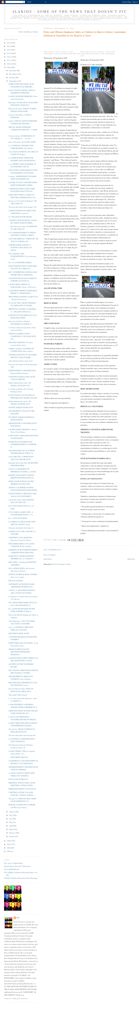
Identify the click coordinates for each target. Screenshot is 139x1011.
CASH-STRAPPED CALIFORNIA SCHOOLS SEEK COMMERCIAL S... (23, 705)
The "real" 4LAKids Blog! (13, 863)
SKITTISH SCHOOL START (19, 633)
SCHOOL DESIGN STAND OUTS (21, 407)
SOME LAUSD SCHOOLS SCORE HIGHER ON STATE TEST (21, 482)
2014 (9, 50)
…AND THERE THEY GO (18, 757)
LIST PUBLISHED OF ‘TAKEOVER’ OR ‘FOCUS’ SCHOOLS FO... (23, 240)
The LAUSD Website (11, 869)
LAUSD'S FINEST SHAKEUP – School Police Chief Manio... (23, 430)
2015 (9, 46)
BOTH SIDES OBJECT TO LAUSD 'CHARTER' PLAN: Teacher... (21, 545)
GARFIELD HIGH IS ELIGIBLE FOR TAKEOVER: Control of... (22, 211)
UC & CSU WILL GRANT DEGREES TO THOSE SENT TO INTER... (22, 304)
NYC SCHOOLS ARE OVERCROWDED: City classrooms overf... (22, 256)
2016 (9, 43)
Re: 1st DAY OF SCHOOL (18, 518)
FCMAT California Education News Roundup (20, 878)
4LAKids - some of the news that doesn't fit (69, 11)
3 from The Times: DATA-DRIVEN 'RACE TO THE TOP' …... (21, 501)
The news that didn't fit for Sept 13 (21, 528)
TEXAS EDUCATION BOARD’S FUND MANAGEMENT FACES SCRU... (23, 171)
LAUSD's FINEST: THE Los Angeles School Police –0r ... (22, 752)
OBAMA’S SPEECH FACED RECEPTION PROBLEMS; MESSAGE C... (19, 652)
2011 (9, 60)
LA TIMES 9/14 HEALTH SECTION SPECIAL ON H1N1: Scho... (22, 523)
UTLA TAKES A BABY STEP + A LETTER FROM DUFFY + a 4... (21, 513)
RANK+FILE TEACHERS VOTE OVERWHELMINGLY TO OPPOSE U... (22, 444)
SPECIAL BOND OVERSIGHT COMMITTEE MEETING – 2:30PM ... (23, 130)
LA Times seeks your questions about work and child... (22, 328)
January (12, 836)
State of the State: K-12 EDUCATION (22, 142)
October (12, 77)
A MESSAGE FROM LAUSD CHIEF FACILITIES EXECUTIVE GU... (22, 190)
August (12, 811)
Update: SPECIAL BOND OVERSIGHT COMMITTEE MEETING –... (23, 122)
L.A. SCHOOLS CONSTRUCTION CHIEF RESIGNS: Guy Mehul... (21, 146)
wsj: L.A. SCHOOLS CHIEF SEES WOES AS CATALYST (21, 628)
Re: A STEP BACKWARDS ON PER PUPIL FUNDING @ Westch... (22, 610)
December (13, 70)
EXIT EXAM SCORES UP (18, 779)
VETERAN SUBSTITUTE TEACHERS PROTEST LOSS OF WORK (23, 356)
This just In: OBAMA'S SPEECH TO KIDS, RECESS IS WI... (22, 730)
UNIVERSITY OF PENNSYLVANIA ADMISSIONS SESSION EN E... (22, 585)
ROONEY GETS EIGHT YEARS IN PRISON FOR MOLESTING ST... (21, 476)
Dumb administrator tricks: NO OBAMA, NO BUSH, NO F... (20, 384)
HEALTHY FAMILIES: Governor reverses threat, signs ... (21, 343)
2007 (9, 844)
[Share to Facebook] (80, 540)
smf (18, 918)
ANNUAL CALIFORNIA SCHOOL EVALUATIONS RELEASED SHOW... (23, 488)
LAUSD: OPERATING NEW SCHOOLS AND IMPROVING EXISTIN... (23, 724)
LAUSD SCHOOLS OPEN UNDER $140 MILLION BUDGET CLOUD (23, 659)
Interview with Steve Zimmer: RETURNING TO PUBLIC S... (21, 322)
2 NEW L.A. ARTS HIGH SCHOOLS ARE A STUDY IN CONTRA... (22, 591)
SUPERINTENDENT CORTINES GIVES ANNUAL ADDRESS (23, 768)
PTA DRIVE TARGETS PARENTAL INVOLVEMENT (22, 418)
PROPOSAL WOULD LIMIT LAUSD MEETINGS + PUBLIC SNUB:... (22, 784)
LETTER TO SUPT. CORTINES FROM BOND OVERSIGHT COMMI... (23, 183)
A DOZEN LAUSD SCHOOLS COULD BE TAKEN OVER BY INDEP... (23, 221)
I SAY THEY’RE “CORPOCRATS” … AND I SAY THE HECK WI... (22, 458)
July (11, 815)
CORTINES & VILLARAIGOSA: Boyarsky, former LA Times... (21, 538)
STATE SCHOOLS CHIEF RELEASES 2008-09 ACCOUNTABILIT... (23, 494)
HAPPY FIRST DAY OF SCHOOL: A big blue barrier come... (23, 644)
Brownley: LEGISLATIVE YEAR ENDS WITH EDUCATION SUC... (23, 103)
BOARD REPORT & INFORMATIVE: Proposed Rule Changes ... (22, 371)
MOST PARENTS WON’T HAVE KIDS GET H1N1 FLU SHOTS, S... (23, 267)
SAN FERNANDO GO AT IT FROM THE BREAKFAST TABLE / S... (21, 451)
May (11, 822)
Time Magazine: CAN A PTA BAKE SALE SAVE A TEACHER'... (22, 622)
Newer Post (48, 559)
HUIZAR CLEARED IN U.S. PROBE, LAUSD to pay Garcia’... (22, 806)
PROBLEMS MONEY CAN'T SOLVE (22, 789)
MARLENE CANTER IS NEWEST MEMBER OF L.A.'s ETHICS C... (22, 557)
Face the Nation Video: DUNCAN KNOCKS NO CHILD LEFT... (21, 690)
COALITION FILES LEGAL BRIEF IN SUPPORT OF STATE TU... (23, 279)
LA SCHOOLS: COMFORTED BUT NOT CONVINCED (22, 740)
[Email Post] (68, 540)
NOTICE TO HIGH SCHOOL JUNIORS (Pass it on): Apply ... (23, 575)
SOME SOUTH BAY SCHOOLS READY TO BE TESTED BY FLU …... (23, 712)
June (11, 819)
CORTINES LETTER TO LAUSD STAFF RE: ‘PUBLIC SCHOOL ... (22, 793)
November (13, 74)
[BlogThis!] (74, 540)
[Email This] (72, 540)
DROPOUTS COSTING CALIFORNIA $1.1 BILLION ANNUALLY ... (22, 310)
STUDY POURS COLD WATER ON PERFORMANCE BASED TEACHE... (23, 396)
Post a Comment (50, 555)
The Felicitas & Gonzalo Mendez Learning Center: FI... (21, 746)
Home (89, 559)
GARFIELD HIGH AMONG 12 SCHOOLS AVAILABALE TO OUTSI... (20, 247)
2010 (9, 64)
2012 (9, 57)
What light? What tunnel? (18, 695)
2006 (9, 848)
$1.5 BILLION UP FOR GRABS (20, 217)
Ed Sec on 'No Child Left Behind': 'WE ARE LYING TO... (23, 202)
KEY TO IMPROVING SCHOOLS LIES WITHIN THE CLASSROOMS (23, 273)
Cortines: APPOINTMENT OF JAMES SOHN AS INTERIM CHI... (22, 177)
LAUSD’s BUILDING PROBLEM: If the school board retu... (23, 97)
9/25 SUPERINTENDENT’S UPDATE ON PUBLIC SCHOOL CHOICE (22, 233)
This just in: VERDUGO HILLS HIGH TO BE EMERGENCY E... (22, 799)
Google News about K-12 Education (17, 866)
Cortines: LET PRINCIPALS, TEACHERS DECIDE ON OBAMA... (23, 718)
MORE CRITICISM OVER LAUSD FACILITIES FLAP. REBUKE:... (21, 85)
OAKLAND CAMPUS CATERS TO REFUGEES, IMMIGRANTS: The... (23, 196)
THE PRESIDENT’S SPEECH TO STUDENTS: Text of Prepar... (21, 677)
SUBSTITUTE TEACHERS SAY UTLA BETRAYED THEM (23, 316)
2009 (9, 67)
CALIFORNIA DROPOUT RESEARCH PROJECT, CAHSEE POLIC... (23, 291)
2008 (9, 841)
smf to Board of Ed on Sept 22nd (20, 361)
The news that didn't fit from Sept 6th (22, 735)
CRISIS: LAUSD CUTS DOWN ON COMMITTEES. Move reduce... (21, 350)
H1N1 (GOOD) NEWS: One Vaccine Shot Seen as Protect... (22, 569)
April (11, 826)
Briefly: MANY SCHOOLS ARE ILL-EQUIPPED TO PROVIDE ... (22, 91)
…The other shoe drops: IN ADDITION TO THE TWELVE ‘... (23, 227)
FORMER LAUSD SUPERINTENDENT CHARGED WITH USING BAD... (23, 551)
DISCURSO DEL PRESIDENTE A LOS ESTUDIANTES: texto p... (23, 683)
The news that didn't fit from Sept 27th (23, 207)
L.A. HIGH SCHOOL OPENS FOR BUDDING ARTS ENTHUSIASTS (22, 159)
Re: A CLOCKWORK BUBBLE (20, 262)
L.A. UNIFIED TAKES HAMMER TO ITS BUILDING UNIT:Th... (22, 165)
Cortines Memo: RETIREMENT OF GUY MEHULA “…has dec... (22, 137)
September (13, 81)
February (12, 833)
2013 (9, 53)
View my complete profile (16, 998)
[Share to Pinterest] (82, 540)
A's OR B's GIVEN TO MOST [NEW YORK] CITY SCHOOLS (22, 774)
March (11, 829)
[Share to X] (77, 540)
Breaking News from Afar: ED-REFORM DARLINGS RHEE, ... (23, 464)
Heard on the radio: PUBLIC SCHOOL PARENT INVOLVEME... (23, 109)
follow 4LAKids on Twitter (28, 32)
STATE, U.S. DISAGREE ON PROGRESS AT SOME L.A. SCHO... (23, 470)
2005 (9, 851)
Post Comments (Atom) (62, 564)
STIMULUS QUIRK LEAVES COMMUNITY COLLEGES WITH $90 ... (22, 336)
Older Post (131, 559)
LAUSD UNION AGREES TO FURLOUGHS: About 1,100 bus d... (23, 285)
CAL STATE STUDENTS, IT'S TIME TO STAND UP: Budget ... (23, 153)
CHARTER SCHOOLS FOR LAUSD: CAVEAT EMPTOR (22, 378)
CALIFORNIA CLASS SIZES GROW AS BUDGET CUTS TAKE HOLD (23, 762)
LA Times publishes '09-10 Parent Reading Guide (21, 390)
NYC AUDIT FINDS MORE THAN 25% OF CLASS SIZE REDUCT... (23, 603)
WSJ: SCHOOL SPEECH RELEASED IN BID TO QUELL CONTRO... (23, 671)
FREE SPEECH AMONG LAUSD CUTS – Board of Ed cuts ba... (23, 298)
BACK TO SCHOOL (16, 580)
